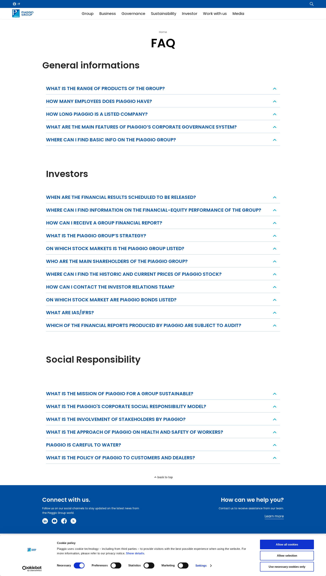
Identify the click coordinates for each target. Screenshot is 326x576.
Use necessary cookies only (287, 566)
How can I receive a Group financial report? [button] (104, 223)
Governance (133, 13)
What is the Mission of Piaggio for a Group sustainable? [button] (119, 393)
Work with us (215, 13)
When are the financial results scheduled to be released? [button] (121, 197)
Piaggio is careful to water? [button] (83, 445)
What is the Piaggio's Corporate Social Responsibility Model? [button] (126, 406)
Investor (189, 13)
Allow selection (287, 555)
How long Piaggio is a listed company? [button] (97, 114)
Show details (135, 553)
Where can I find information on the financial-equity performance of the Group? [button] (153, 210)
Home (163, 32)
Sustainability (163, 13)
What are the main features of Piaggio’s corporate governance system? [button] (141, 127)
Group (88, 13)
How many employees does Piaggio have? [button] (99, 101)
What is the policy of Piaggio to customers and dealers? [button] (120, 457)
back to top (165, 477)
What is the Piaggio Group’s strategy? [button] (96, 235)
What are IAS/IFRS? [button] (70, 312)
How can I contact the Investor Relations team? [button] (110, 287)
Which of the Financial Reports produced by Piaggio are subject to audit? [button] (143, 325)
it (19, 4)
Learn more (274, 516)
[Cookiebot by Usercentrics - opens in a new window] (31, 568)
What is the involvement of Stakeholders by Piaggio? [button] (116, 419)
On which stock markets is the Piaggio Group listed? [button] (115, 248)
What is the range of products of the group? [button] (105, 88)
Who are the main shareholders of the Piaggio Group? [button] (117, 261)
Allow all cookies (287, 544)
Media (238, 13)
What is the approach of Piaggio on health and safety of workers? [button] (134, 432)
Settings (201, 565)
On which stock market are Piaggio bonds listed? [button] (111, 299)
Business (107, 13)
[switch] (116, 565)
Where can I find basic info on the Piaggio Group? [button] (111, 139)
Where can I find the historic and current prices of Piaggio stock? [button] (134, 274)
